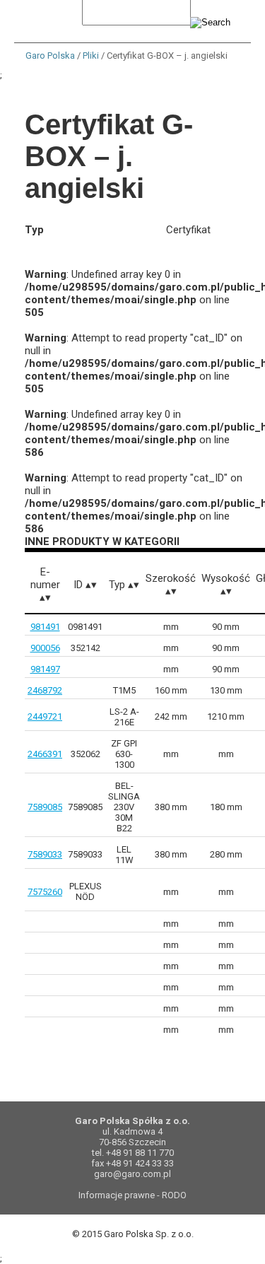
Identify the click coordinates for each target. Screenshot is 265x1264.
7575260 (45, 891)
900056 (45, 648)
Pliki (91, 55)
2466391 (45, 754)
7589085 (45, 807)
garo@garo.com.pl (132, 1174)
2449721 (45, 716)
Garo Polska (50, 55)
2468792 (45, 690)
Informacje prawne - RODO (132, 1195)
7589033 (45, 854)
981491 (45, 626)
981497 (45, 669)
